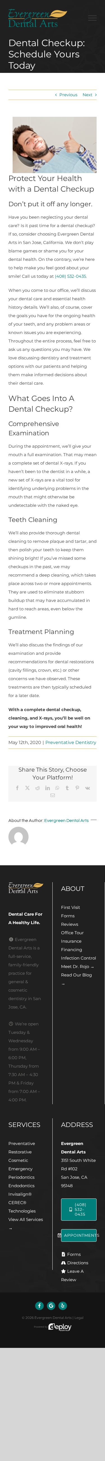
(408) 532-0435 (70, 276)
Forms (67, 915)
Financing (71, 949)
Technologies (22, 1211)
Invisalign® (20, 1194)
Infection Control (78, 958)
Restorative (20, 1152)
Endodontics (21, 1185)
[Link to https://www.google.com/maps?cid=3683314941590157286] (51, 1305)
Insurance (71, 941)
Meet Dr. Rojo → (77, 966)
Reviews (69, 924)
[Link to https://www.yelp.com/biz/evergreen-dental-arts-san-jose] (62, 1305)
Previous (68, 94)
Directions (77, 1262)
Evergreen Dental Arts (66, 820)
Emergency (20, 1168)
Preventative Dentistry (70, 742)
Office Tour (72, 932)
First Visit (70, 907)
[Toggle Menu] (92, 18)
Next (87, 94)
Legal (78, 1318)
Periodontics (21, 1177)
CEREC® (17, 1202)
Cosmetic (18, 1160)
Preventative (21, 1143)
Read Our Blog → (76, 979)
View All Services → (25, 1224)
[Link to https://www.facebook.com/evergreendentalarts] (39, 1305)
